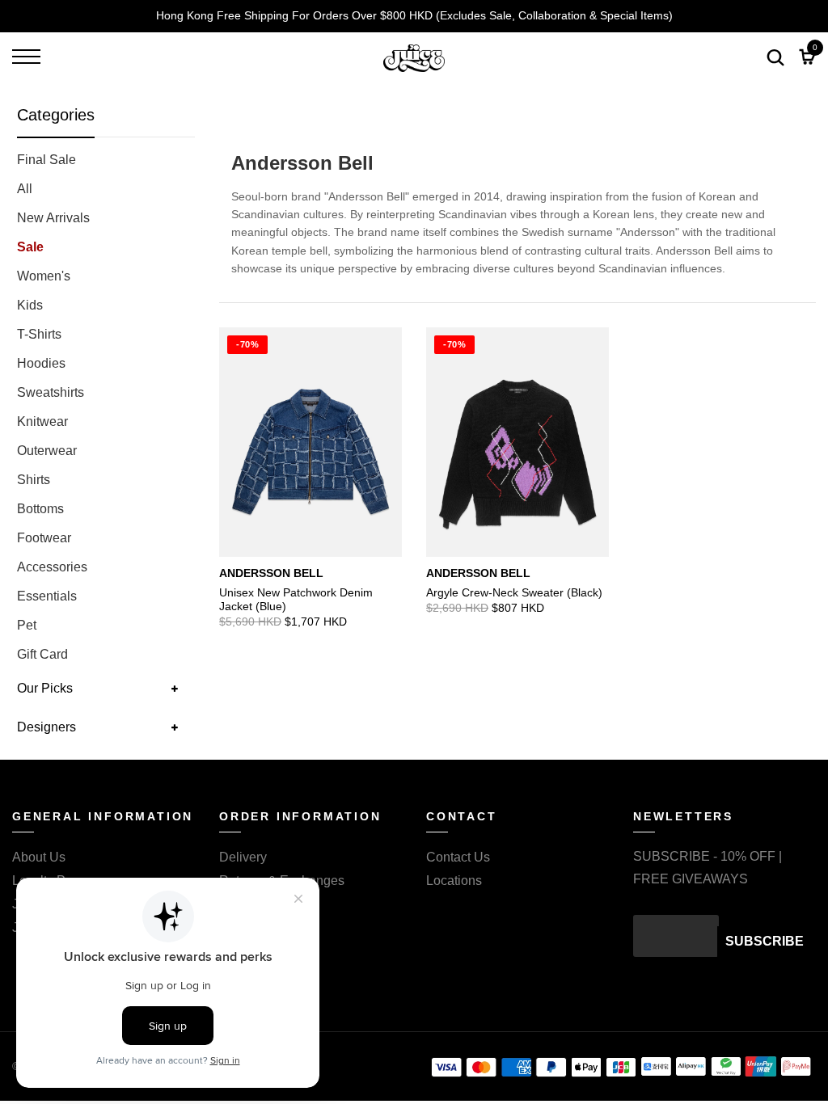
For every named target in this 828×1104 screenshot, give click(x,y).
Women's (43, 276)
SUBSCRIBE (764, 941)
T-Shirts (39, 334)
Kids (30, 305)
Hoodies (41, 363)
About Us (38, 857)
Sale (30, 247)
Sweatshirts (50, 392)
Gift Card (42, 654)
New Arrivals (53, 218)
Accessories (52, 567)
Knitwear (42, 421)
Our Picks (45, 688)
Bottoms (40, 509)
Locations (454, 880)
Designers (46, 727)
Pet (26, 625)
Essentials (47, 596)
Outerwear (47, 450)
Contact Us (458, 857)
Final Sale (46, 159)
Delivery (243, 857)
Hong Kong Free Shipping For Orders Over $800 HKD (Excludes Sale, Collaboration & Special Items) (414, 15)
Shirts (33, 480)
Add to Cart (366, 588)
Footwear (44, 538)
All (24, 189)
